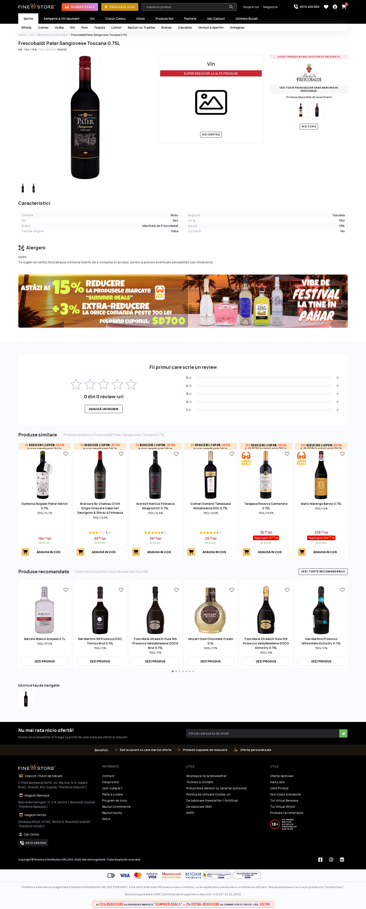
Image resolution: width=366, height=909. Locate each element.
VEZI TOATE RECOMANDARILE (323, 571)
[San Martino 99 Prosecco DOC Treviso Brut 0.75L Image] (100, 610)
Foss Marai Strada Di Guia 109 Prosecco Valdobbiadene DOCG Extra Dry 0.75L (266, 643)
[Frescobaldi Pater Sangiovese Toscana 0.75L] (26, 699)
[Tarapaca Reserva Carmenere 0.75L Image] (266, 474)
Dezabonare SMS (198, 807)
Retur (106, 819)
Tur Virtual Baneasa (284, 800)
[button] (173, 671)
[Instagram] (331, 859)
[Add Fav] (66, 453)
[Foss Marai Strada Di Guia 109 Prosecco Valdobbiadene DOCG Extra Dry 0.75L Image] (266, 610)
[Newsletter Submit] (343, 733)
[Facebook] (320, 859)
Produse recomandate (286, 813)
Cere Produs (279, 788)
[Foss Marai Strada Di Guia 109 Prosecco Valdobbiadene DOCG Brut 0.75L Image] (155, 610)
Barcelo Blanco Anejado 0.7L (44, 639)
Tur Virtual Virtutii (282, 807)
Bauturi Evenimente (116, 807)
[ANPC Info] (218, 875)
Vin (31, 35)
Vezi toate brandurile (285, 794)
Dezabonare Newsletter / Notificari (212, 800)
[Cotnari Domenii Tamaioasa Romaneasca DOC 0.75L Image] (210, 474)
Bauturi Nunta (112, 813)
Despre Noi (110, 782)
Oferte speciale (281, 776)
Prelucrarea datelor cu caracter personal (216, 788)
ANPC (190, 813)
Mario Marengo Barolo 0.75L (321, 504)
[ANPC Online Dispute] (247, 875)
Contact (108, 776)
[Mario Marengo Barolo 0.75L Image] (321, 474)
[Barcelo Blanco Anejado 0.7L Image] (44, 610)
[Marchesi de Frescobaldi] (309, 72)
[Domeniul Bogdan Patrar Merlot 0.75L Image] (44, 474)
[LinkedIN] (342, 859)
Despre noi (251, 7)
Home (22, 35)
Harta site (277, 782)
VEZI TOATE (309, 126)
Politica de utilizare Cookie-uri (208, 794)
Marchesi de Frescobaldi (52, 35)
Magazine (270, 7)
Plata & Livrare (112, 794)
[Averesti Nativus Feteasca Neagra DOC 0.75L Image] (155, 474)
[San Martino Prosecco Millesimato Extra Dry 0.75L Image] (321, 610)
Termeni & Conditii (199, 782)
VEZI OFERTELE (211, 134)
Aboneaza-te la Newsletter (206, 776)
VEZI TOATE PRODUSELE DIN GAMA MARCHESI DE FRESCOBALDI (309, 89)
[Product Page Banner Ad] (183, 300)
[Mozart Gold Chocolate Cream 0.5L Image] (210, 610)
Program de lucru (114, 800)
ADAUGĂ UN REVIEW (103, 409)
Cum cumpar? (112, 788)
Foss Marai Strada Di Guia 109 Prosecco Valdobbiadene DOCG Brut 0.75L (155, 643)
